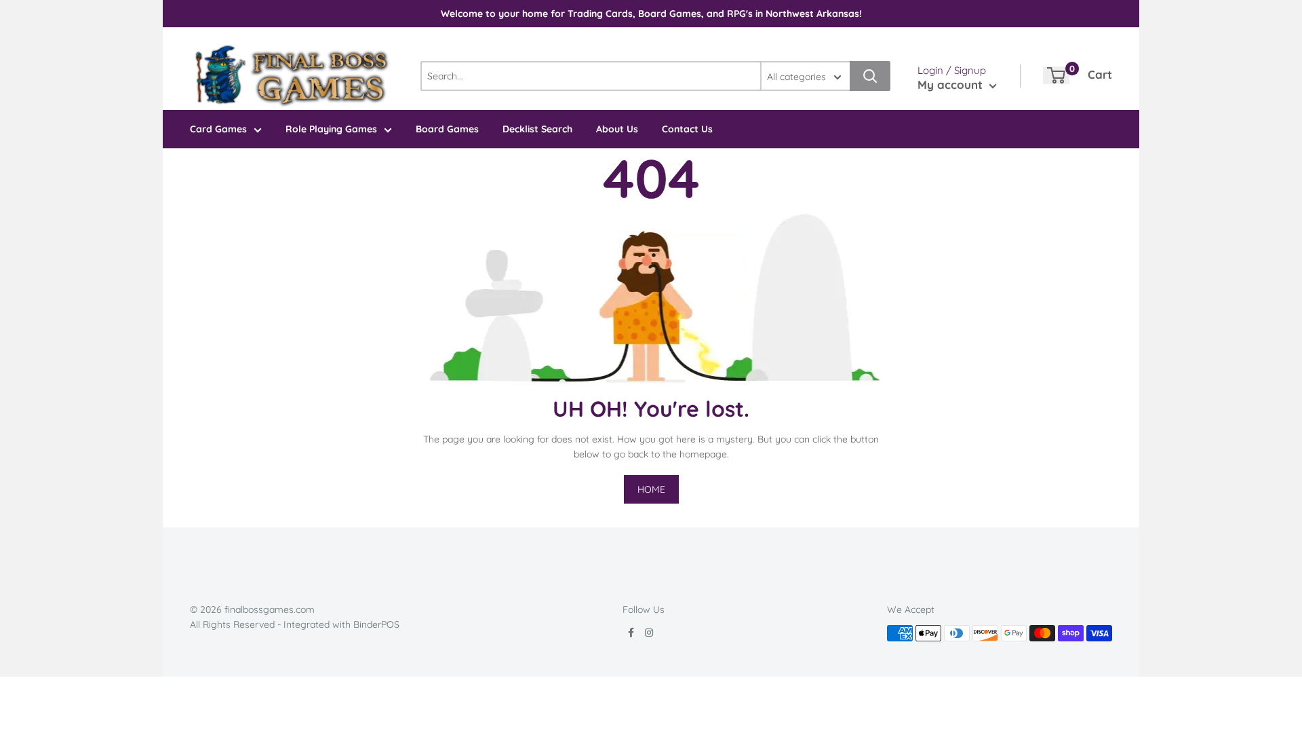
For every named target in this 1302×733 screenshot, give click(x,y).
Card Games (218, 129)
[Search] (870, 76)
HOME (651, 489)
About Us (617, 129)
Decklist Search (537, 129)
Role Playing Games (331, 129)
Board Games (447, 129)
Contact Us (687, 129)
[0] (1056, 75)
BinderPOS (376, 624)
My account (952, 84)
